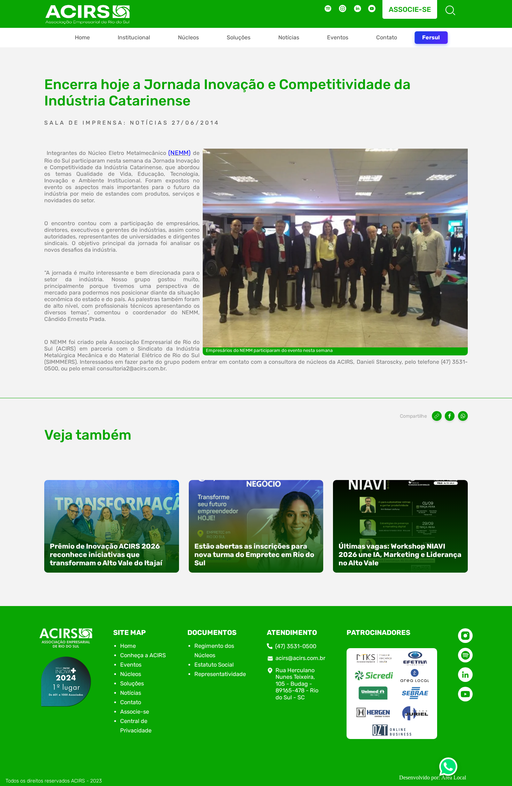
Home (82, 37)
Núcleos (188, 37)
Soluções (238, 37)
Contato (386, 37)
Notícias (288, 37)
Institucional (134, 37)
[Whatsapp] (448, 768)
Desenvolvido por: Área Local (432, 777)
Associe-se (410, 9)
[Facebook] (450, 416)
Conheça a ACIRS (143, 655)
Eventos (337, 37)
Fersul (431, 37)
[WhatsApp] (463, 416)
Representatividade (220, 674)
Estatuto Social (214, 664)
